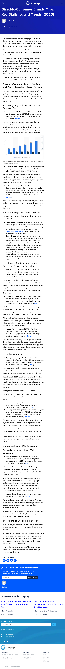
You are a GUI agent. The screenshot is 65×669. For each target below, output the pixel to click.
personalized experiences (14, 231)
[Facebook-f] (2, 641)
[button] (61, 3)
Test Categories (7, 611)
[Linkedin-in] (7, 641)
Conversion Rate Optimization (46, 611)
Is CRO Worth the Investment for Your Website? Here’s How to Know (16, 604)
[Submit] (54, 624)
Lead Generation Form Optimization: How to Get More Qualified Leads (48, 604)
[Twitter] (4, 641)
